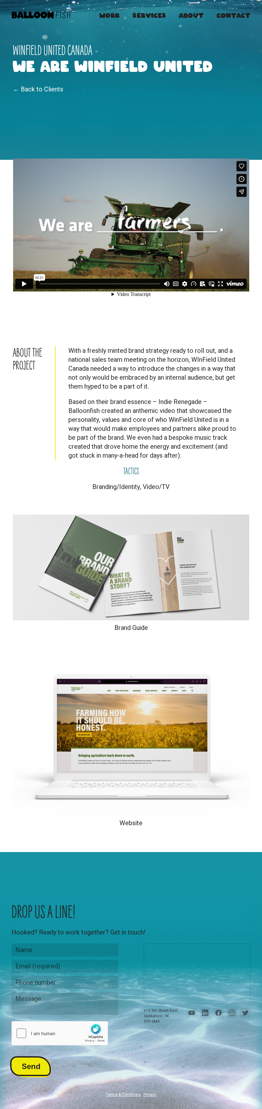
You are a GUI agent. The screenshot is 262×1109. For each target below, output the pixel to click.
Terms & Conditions (123, 1094)
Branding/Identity (116, 487)
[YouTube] (192, 1013)
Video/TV (156, 487)
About (191, 14)
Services (149, 14)
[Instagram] (232, 1013)
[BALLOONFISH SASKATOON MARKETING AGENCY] (41, 16)
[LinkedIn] (205, 1013)
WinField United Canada (52, 50)
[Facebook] (218, 1013)
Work (109, 14)
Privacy (149, 1094)
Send (31, 1066)
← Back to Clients (38, 89)
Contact (233, 14)
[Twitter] (245, 1013)
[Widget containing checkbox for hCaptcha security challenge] (60, 1033)
